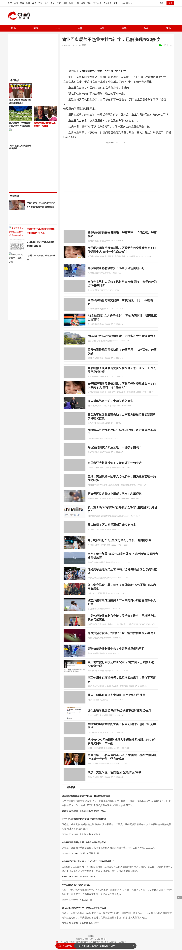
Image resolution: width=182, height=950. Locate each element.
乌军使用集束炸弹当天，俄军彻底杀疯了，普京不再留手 (122, 679)
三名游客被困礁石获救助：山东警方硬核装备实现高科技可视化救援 (122, 416)
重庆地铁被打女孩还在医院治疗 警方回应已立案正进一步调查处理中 (122, 664)
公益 (77, 3)
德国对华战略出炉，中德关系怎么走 (110, 401)
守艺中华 (97, 3)
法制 (89, 3)
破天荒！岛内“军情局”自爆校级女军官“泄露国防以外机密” (122, 509)
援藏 (59, 3)
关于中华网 (63, 942)
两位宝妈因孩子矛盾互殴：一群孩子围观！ (115, 447)
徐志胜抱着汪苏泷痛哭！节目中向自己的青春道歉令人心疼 (122, 602)
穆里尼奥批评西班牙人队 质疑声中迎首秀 (45, 124)
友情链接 (112, 942)
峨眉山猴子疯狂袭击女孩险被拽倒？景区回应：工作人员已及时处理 (122, 370)
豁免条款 (104, 942)
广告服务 (72, 942)
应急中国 (107, 3)
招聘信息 (88, 942)
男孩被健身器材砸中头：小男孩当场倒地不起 (116, 268)
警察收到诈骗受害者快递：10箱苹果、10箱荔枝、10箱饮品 (122, 234)
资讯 (16, 3)
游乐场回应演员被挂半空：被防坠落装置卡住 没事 (84, 907)
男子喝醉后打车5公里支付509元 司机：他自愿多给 (120, 540)
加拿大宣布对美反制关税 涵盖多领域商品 (20, 101)
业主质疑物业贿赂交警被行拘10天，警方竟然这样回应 (86, 795)
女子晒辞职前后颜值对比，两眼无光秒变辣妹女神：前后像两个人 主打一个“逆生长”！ (122, 249)
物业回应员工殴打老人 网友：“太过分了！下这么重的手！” (88, 861)
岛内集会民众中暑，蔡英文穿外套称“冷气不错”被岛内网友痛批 (122, 586)
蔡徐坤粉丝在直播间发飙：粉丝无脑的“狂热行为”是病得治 (122, 726)
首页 (10, 3)
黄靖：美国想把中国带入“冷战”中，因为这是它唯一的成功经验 (122, 478)
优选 (83, 3)
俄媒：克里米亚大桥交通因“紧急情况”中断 (115, 772)
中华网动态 (122, 942)
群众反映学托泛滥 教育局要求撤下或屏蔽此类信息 (119, 710)
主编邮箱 (91, 936)
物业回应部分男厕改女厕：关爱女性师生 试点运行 (84, 842)
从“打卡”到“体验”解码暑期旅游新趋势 (96, 945)
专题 (102, 28)
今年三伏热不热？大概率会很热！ (77, 884)
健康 (71, 3)
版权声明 (96, 942)
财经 (28, 3)
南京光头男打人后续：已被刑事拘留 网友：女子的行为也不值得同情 (122, 283)
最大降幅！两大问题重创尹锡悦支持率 (112, 524)
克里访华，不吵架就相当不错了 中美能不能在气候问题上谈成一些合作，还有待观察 (122, 757)
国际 (35, 28)
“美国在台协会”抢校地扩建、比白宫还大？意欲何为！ (122, 336)
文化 (53, 3)
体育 (80, 28)
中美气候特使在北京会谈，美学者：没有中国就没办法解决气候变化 (122, 617)
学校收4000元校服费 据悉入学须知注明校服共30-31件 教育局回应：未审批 (122, 741)
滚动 (168, 28)
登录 (170, 3)
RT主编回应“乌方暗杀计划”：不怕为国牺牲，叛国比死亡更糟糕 (122, 317)
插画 (65, 3)
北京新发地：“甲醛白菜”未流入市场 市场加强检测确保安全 (20, 125)
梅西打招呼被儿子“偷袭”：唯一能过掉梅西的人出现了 (122, 633)
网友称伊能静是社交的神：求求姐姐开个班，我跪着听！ (120, 302)
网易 (84, 45)
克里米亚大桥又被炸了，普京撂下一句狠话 (115, 463)
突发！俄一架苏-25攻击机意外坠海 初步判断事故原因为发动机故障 (123, 555)
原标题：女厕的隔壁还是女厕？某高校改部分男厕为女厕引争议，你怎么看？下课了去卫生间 (108, 847)
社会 (57, 28)
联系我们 (80, 942)
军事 (22, 3)
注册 (161, 3)
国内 (13, 28)
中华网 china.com (20, 15)
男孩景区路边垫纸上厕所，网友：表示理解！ (116, 493)
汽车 (40, 3)
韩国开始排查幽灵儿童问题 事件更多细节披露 (116, 695)
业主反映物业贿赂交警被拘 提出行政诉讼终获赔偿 (84, 819)
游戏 (46, 3)
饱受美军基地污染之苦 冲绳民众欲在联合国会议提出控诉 (122, 571)
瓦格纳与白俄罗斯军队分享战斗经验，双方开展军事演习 (122, 432)
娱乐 (34, 3)
